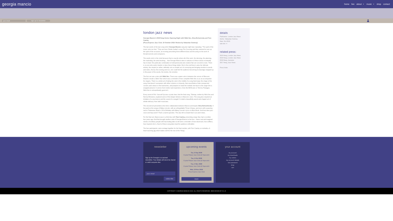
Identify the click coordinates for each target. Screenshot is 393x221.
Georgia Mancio (16, 4)
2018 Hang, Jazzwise (227, 60)
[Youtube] (382, 20)
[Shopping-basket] (371, 20)
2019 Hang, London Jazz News (230, 55)
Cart (232, 167)
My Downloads (233, 155)
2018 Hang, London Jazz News (230, 58)
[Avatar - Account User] (368, 20)
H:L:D (224, 191)
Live (353, 4)
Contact (386, 4)
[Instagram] (379, 20)
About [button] (359, 4)
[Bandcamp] (386, 20)
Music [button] (369, 4)
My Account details (232, 160)
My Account (233, 153)
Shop (379, 4)
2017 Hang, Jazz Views (227, 62)
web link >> (223, 43)
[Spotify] (389, 20)
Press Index (224, 67)
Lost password (233, 162)
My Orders (232, 157)
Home (346, 4)
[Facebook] (375, 20)
